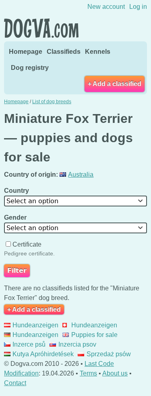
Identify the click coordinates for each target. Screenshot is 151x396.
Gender (16, 217)
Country (17, 190)
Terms (88, 373)
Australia (80, 174)
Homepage (25, 51)
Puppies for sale (94, 334)
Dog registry (30, 67)
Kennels (97, 51)
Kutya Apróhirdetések (43, 354)
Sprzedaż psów (108, 354)
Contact (15, 383)
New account (106, 6)
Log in (138, 6)
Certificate (27, 244)
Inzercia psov (77, 344)
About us (115, 373)
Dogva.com (41, 28)
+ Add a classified (114, 83)
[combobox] (75, 201)
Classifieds (64, 51)
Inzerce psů (29, 344)
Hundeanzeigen (35, 325)
